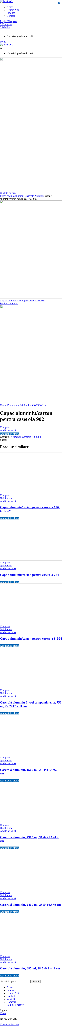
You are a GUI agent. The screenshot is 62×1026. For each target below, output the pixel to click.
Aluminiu (19, 196)
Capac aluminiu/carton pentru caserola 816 (22, 300)
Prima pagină (7, 196)
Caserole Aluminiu (35, 196)
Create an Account (9, 1024)
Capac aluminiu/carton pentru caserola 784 (29, 575)
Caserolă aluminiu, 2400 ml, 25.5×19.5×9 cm (30, 904)
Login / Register (15, 1004)
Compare (11, 1002)
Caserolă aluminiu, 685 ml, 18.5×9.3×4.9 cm (30, 968)
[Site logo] (6, 1)
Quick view (6, 498)
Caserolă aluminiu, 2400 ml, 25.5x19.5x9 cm (23, 405)
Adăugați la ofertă (9, 433)
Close (3, 1013)
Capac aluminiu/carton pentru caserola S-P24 (31, 638)
